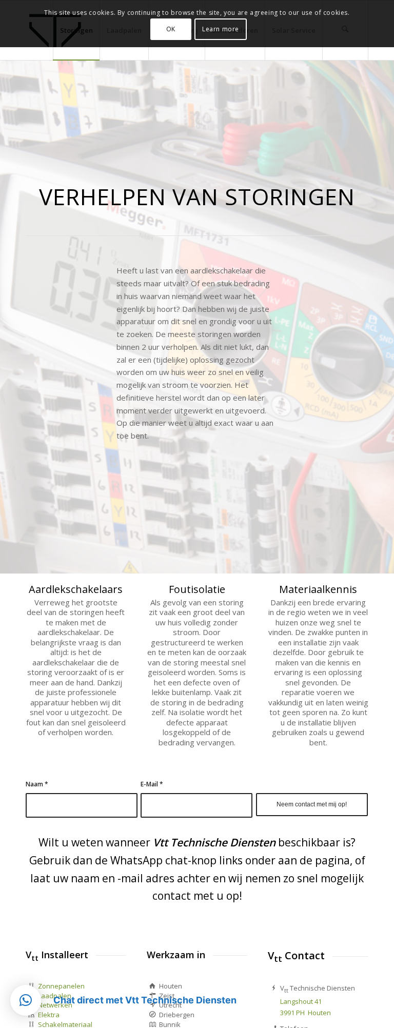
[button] (25, 1000)
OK (170, 29)
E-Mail (152, 784)
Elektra (49, 1014)
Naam (37, 784)
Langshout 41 (301, 1001)
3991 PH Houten (305, 1012)
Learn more (220, 29)
